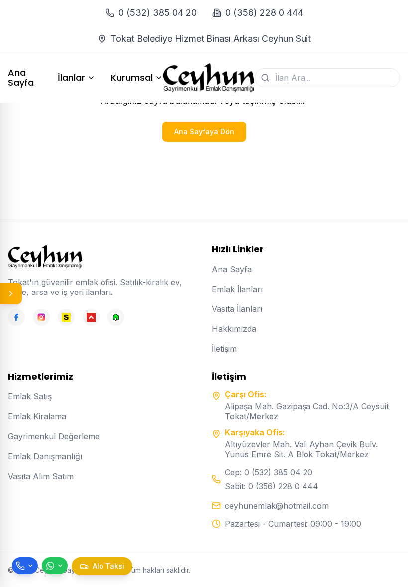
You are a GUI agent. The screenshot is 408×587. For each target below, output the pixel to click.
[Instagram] (41, 317)
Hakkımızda (234, 329)
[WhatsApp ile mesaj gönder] (55, 565)
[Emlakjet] (115, 317)
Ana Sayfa (21, 78)
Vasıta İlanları (237, 309)
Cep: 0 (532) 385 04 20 (268, 472)
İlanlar (71, 78)
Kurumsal (132, 78)
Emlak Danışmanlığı (45, 456)
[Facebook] (16, 317)
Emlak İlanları (237, 289)
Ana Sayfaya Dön (204, 131)
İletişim (224, 349)
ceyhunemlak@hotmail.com (277, 506)
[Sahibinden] (66, 317)
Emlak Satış (30, 396)
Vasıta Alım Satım (41, 476)
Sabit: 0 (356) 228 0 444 (271, 486)
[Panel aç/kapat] (11, 293)
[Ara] (265, 77)
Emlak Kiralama (37, 416)
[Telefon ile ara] (25, 565)
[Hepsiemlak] (91, 317)
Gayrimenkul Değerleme (54, 436)
